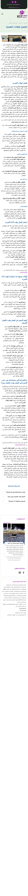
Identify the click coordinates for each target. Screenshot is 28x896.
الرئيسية (25, 23)
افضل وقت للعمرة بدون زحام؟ (16, 496)
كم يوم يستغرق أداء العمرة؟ (16, 501)
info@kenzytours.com (13, 7)
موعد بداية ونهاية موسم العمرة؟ (15, 492)
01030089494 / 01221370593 (13, 4)
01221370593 (23, 272)
